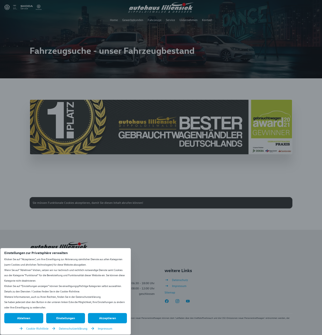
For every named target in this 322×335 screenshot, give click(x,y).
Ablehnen (23, 318)
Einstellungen (65, 318)
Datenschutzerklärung (73, 328)
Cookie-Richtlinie (37, 328)
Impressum (105, 328)
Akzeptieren (107, 318)
